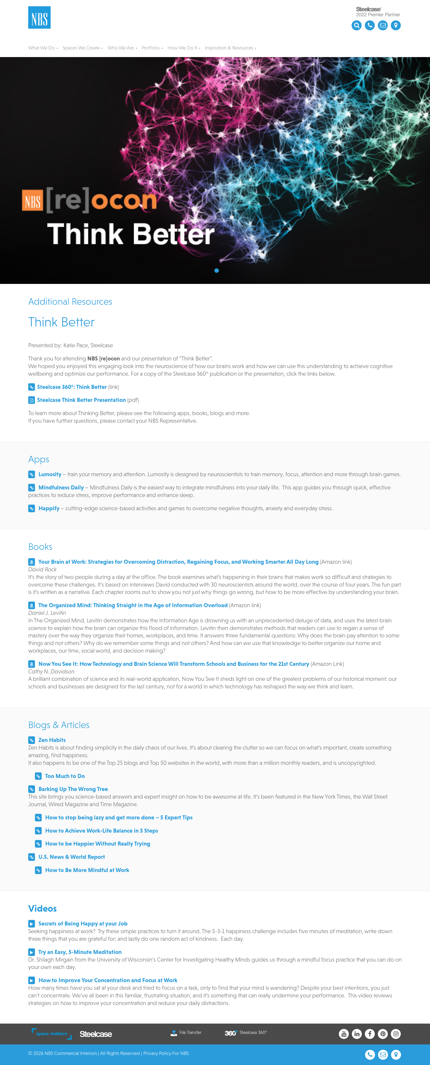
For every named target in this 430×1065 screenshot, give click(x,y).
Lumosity (49, 474)
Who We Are (121, 48)
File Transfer (190, 1032)
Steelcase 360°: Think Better (72, 387)
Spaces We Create (82, 48)
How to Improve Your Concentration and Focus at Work (107, 980)
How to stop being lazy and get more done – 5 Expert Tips (118, 817)
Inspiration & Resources (229, 48)
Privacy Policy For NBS (166, 1053)
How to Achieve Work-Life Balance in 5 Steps (101, 830)
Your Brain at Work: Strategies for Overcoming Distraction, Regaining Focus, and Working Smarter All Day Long (178, 561)
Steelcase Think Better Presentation (81, 399)
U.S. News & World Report (71, 856)
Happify (48, 508)
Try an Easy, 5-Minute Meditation (79, 952)
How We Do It (183, 48)
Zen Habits (51, 740)
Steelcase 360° (253, 1032)
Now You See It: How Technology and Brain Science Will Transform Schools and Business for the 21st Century (173, 663)
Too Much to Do (64, 776)
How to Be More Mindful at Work (86, 870)
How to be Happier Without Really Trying (97, 843)
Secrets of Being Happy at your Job (82, 923)
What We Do (42, 48)
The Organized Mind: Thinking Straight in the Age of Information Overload (132, 605)
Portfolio (151, 48)
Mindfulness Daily (60, 487)
